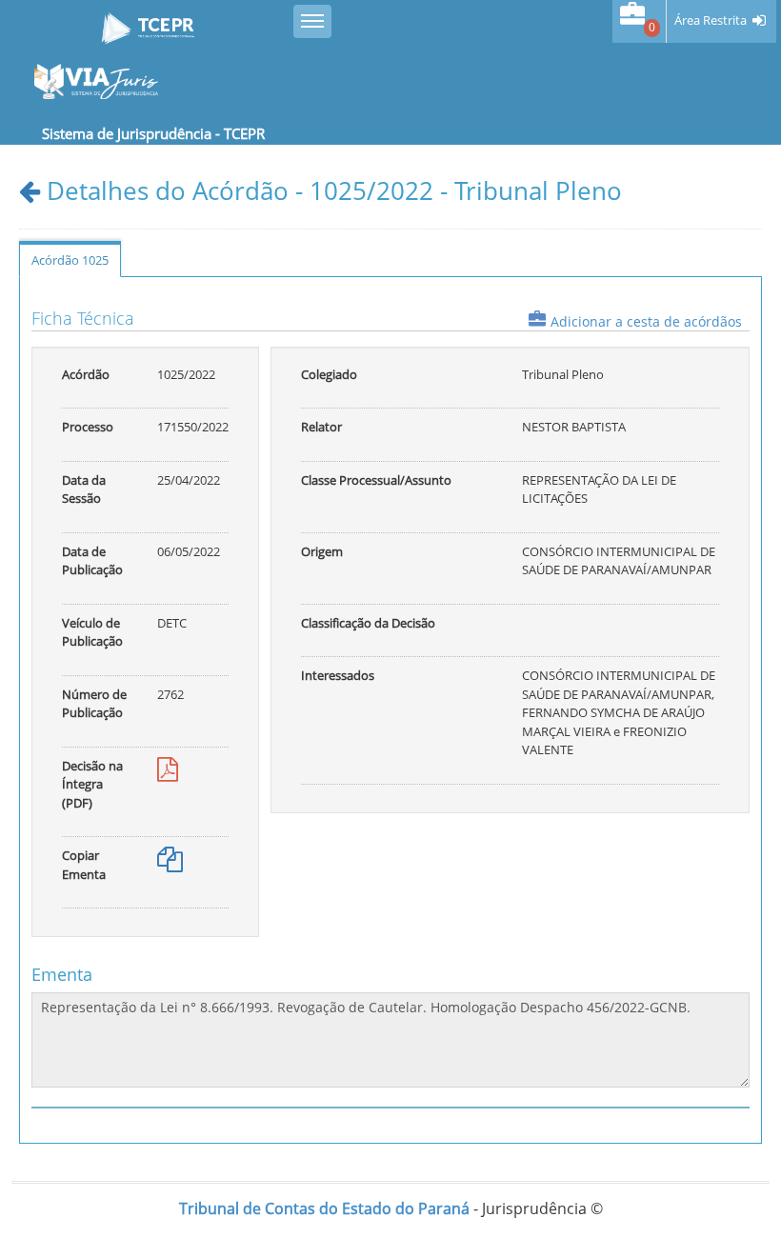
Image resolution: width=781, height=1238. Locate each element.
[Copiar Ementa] (170, 863)
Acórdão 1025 (70, 260)
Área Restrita (710, 20)
